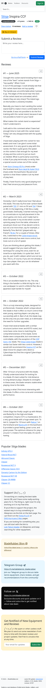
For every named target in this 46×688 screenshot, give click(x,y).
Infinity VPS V (7, 451)
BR (2, 3)
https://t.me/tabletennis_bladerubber (20, 569)
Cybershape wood (29, 235)
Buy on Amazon (10, 32)
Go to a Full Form (18, 57)
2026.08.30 (39, 679)
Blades (10, 3)
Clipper (4, 462)
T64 (34, 206)
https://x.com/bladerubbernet (16, 595)
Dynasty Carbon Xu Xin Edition (14, 472)
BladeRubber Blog (14, 543)
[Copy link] (41, 71)
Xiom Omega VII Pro (16, 166)
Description (6, 26)
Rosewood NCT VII (9, 476)
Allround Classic (8, 458)
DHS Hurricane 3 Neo (13, 518)
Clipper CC (5, 483)
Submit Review (37, 57)
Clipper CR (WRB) (8, 479)
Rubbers (17, 3)
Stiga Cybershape (28, 342)
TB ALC (13, 233)
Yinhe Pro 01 (24, 516)
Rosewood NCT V (8, 465)
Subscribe (36, 644)
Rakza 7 (34, 422)
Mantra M (23, 425)
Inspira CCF (31, 347)
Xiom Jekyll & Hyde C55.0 (29, 169)
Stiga (5, 16)
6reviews (17, 26)
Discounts (25, 3)
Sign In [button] (40, 3)
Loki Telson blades (12, 527)
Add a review (27, 26)
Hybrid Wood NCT (8, 454)
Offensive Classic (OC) (10, 469)
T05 (14, 206)
